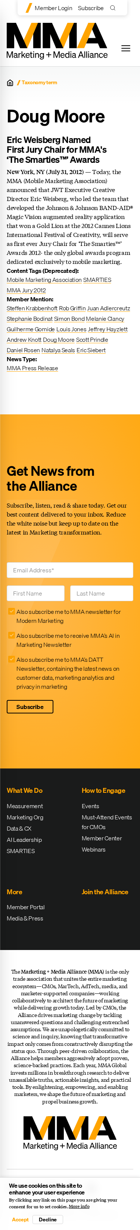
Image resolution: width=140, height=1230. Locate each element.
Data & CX (19, 828)
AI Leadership (24, 839)
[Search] (114, 7)
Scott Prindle (92, 339)
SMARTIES (97, 279)
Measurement (25, 806)
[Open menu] (125, 48)
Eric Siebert (91, 350)
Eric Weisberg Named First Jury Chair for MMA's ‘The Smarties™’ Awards (57, 150)
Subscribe (90, 8)
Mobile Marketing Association (44, 279)
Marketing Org (25, 817)
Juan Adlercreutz (108, 308)
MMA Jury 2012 (26, 290)
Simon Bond (69, 318)
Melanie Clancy (105, 318)
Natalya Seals (58, 350)
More (14, 891)
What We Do (24, 790)
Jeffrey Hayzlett (107, 329)
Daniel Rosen (23, 350)
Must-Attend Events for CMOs (107, 822)
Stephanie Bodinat (30, 318)
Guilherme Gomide (31, 329)
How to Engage (103, 790)
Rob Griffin (72, 308)
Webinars (94, 849)
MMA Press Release (32, 368)
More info (79, 1206)
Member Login (53, 8)
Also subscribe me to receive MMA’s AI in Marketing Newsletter (67, 640)
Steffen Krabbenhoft (32, 308)
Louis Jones (71, 329)
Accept (20, 1219)
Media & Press (25, 918)
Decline (48, 1219)
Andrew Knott (24, 339)
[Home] (10, 82)
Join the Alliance (105, 891)
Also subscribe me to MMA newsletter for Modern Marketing (68, 616)
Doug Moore (59, 339)
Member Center (102, 838)
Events (90, 806)
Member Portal (26, 907)
